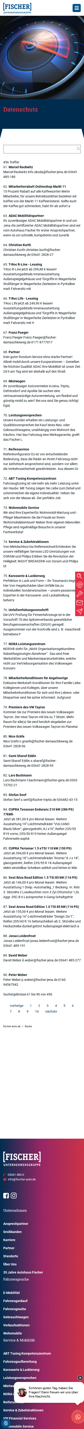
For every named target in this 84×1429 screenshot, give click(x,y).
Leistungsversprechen (25, 415)
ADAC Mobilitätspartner (26, 216)
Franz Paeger (18, 332)
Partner (14, 352)
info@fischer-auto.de (22, 1179)
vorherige (16, 1006)
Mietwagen (17, 381)
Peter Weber (18, 975)
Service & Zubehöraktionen (29, 542)
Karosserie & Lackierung (27, 576)
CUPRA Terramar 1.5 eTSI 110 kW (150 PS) (40, 848)
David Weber (18, 955)
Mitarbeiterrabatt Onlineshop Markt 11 (37, 186)
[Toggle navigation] (77, 8)
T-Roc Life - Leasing (23, 298)
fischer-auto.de (12, 1026)
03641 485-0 (16, 1174)
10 (37, 1011)
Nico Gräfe (16, 736)
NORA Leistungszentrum (27, 644)
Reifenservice (19, 449)
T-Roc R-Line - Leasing (25, 264)
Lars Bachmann (20, 775)
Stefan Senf (17, 795)
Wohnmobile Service (24, 508)
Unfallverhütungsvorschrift (29, 610)
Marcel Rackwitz (21, 167)
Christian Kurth (20, 245)
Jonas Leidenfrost (22, 936)
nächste (51, 1011)
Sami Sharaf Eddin (22, 756)
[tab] (79, 584)
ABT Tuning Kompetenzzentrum (32, 478)
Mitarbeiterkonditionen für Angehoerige (38, 678)
